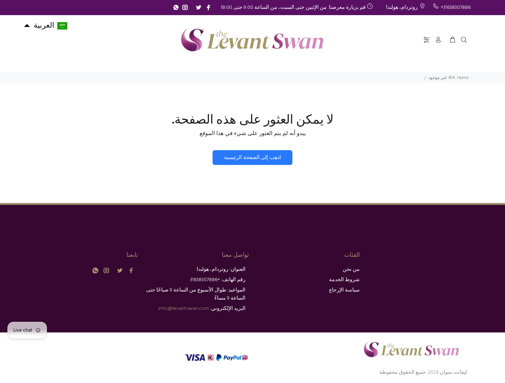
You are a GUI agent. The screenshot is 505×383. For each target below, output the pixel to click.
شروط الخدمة (344, 280)
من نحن (351, 269)
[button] (45, 26)
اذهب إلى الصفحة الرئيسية (252, 157)
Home (462, 78)
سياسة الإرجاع (344, 290)
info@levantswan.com (183, 308)
